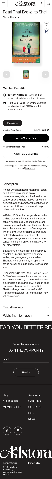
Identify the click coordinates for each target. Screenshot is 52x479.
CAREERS (34, 401)
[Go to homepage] (26, 452)
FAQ (31, 413)
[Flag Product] (46, 31)
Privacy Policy (34, 463)
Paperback (12, 123)
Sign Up (26, 372)
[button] (3, 3)
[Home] (25, 3)
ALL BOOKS (10, 401)
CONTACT (34, 407)
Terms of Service (10, 463)
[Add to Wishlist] (46, 24)
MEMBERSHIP (11, 407)
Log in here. (30, 168)
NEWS (32, 419)
